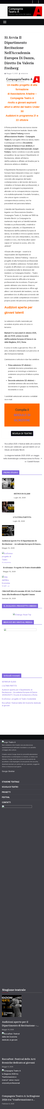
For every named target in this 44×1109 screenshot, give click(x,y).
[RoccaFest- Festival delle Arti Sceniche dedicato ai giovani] (22, 1043)
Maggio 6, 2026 (7, 1067)
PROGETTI (6, 792)
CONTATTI (6, 802)
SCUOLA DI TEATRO (22, 433)
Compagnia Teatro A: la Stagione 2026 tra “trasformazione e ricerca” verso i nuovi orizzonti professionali (21, 1098)
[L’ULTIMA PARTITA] (22, 506)
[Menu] (5, 22)
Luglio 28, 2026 (20, 498)
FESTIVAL (6, 797)
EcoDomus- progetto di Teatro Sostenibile (22, 567)
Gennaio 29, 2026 (9, 598)
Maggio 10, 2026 (8, 548)
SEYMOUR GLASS (22, 493)
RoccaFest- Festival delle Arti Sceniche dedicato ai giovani (19, 1061)
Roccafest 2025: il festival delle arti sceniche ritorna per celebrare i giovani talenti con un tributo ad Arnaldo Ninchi (22, 447)
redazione (24, 73)
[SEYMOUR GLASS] (22, 483)
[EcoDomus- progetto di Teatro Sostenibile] (22, 557)
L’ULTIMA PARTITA (22, 517)
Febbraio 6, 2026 (8, 1104)
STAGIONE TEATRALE (10, 782)
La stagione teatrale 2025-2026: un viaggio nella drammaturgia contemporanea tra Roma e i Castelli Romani (21, 458)
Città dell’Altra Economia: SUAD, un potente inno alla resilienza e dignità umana (21, 593)
